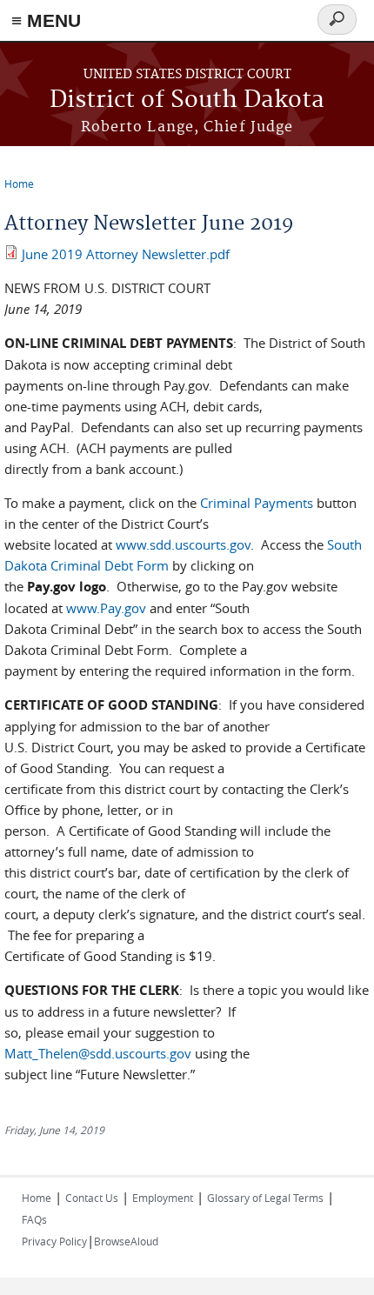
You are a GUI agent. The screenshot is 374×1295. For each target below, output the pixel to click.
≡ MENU (46, 20)
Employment (162, 1198)
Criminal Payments (256, 502)
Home (19, 183)
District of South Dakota (187, 100)
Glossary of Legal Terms (265, 1198)
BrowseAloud (126, 1241)
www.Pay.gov (106, 608)
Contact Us (91, 1198)
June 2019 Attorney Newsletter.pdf (126, 254)
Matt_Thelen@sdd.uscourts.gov (97, 1053)
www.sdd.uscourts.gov (183, 544)
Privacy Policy (54, 1241)
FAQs (34, 1219)
